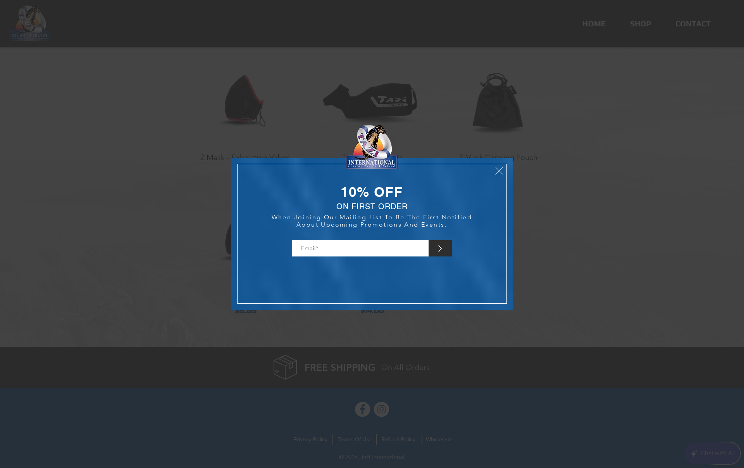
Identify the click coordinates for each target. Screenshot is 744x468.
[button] (499, 171)
